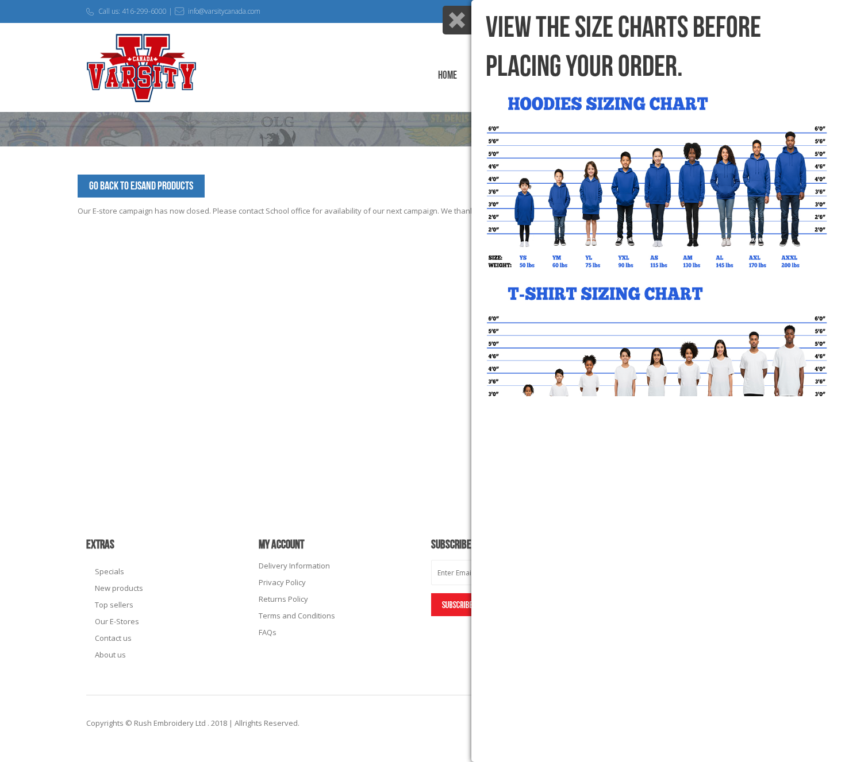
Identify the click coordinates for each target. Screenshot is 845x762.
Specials (109, 571)
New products (119, 588)
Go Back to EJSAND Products (141, 186)
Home (447, 75)
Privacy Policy (282, 582)
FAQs (267, 632)
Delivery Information (294, 565)
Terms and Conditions (297, 615)
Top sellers (114, 604)
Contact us (113, 638)
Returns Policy (283, 599)
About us (110, 654)
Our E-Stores (117, 621)
